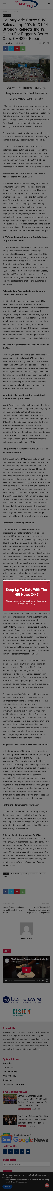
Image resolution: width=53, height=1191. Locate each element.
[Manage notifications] (47, 1185)
